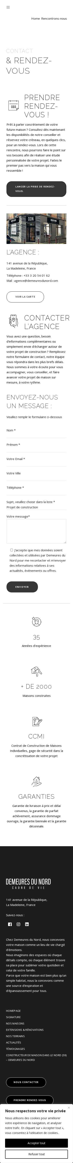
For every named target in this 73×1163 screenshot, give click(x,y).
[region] (36, 1133)
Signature (13, 1017)
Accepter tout (36, 1143)
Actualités (13, 1042)
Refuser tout (36, 1154)
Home (35, 18)
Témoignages (15, 1049)
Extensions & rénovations (25, 1030)
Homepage (13, 1011)
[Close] (68, 1107)
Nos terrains (15, 1036)
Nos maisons (15, 1023)
